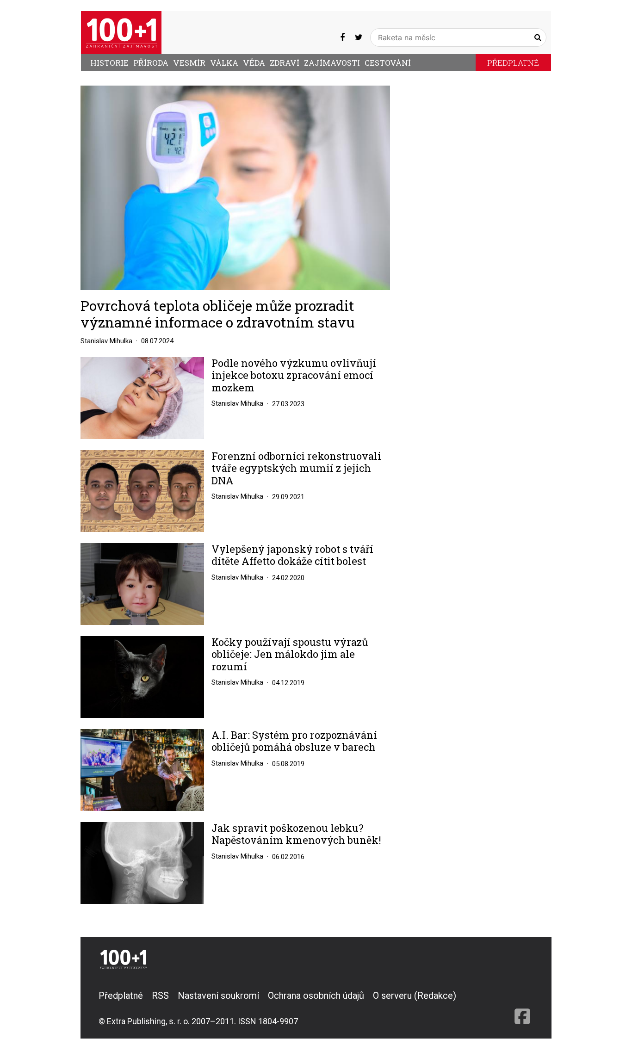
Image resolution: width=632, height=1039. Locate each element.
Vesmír (189, 62)
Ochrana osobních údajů (316, 995)
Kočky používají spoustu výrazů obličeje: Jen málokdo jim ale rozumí (289, 654)
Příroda (150, 62)
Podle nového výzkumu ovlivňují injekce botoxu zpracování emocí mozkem (293, 375)
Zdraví (284, 62)
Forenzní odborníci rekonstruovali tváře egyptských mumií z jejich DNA (296, 468)
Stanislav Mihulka (106, 341)
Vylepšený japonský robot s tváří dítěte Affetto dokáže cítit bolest (292, 555)
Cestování (388, 62)
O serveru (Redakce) (414, 995)
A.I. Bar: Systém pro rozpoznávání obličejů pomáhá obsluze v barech (294, 741)
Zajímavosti (332, 62)
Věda (254, 62)
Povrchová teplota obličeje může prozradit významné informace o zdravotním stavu (217, 314)
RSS (160, 995)
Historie (109, 62)
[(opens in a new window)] (342, 37)
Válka (224, 62)
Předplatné (513, 62)
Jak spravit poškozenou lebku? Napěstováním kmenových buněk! (296, 834)
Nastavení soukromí (218, 995)
